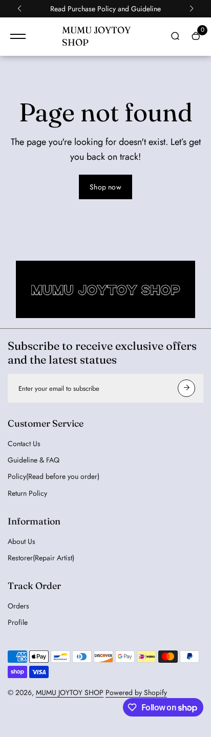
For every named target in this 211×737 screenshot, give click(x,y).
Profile (18, 622)
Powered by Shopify (136, 692)
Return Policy (27, 493)
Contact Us (24, 443)
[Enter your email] (186, 388)
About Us (21, 541)
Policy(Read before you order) (53, 476)
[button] (19, 8)
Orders (18, 606)
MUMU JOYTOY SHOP (69, 692)
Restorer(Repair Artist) (41, 558)
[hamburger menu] (18, 36)
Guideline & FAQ (33, 460)
